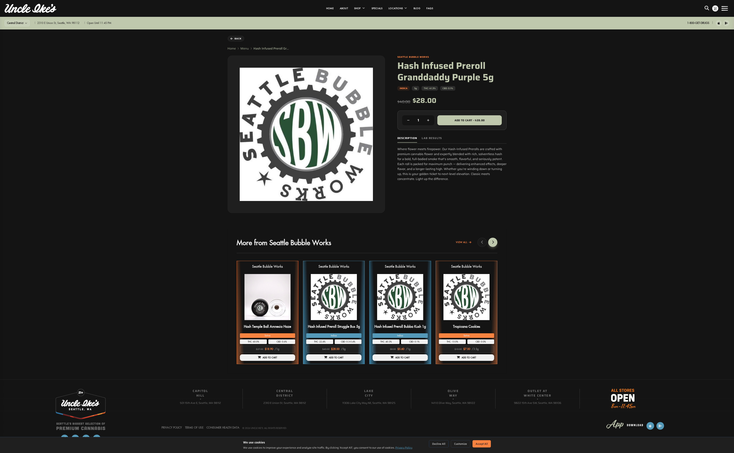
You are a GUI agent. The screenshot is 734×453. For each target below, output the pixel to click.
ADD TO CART (270, 357)
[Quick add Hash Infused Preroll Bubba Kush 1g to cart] (421, 321)
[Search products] (707, 8)
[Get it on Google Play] (726, 23)
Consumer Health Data (222, 427)
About (344, 8)
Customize (460, 444)
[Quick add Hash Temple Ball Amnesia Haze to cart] (289, 321)
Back (238, 38)
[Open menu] (724, 8)
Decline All (438, 444)
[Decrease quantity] (408, 120)
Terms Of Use (194, 427)
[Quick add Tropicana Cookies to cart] (488, 321)
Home (330, 8)
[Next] (492, 242)
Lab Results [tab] (432, 138)
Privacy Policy (403, 448)
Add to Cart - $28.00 (470, 120)
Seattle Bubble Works (267, 267)
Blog (417, 8)
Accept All (482, 444)
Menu (244, 48)
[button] (267, 312)
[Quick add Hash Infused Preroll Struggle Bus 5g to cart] (355, 321)
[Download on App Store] (719, 23)
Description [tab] (407, 138)
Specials (377, 8)
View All (461, 242)
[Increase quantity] (428, 120)
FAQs (429, 8)
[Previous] (482, 242)
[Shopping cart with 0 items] (715, 8)
